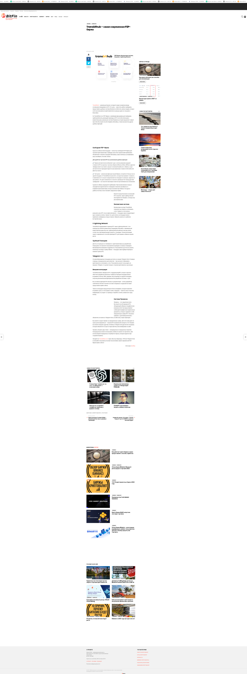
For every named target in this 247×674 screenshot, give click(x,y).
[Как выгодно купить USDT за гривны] (150, 91)
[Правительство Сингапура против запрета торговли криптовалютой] (98, 572)
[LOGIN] (245, 16)
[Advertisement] (123, 6)
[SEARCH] (242, 16)
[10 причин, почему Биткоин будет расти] (98, 610)
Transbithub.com (103, 338)
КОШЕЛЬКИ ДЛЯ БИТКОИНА (143, 662)
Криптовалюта (34, 16)
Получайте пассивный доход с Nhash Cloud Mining (97, 600)
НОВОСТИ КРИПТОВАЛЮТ (142, 652)
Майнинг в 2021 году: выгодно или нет (123, 619)
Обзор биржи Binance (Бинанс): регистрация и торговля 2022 (121, 467)
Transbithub (96, 105)
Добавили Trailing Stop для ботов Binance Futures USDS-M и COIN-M (123, 581)
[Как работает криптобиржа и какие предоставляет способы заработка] (98, 456)
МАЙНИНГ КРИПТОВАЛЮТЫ (143, 660)
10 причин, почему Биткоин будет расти (96, 619)
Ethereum (66, 16)
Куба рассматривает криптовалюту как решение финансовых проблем (122, 600)
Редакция (17, 11)
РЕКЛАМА (94, 661)
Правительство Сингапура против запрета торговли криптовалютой (96, 581)
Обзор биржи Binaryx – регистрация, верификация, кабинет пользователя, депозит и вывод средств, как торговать (123, 530)
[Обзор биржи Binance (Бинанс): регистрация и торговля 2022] (98, 471)
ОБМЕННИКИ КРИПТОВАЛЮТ (143, 665)
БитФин (133, 346)
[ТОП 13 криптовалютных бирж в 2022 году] (98, 486)
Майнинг (41, 16)
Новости (26, 16)
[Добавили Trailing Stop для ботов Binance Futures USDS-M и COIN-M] (123, 572)
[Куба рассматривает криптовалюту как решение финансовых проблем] (123, 591)
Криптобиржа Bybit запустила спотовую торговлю (121, 513)
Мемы (56, 16)
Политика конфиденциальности (30, 11)
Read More (142, 81)
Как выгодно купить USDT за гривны (147, 99)
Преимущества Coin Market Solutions (120, 498)
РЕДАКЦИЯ (99, 661)
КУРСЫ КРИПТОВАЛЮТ (142, 654)
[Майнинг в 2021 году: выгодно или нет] (123, 610)
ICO (52, 16)
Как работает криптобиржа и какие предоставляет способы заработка (122, 452)
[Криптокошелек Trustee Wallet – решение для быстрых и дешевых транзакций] (1, 337)
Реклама (21, 11)
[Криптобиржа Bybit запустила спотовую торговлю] (98, 516)
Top (20, 17)
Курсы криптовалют (5, 11)
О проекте (12, 11)
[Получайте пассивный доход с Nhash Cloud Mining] (98, 591)
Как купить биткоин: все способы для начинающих (149, 78)
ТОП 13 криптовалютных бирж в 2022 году (123, 483)
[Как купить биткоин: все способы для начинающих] (150, 70)
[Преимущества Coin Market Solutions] (98, 501)
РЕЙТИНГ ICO (140, 657)
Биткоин (60, 16)
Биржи (47, 16)
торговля (104, 413)
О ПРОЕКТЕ (88, 661)
